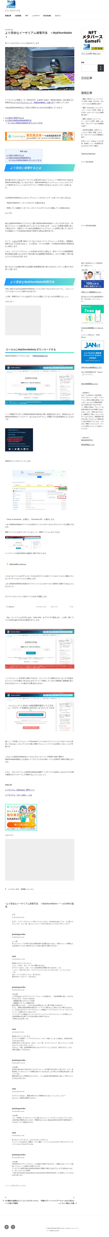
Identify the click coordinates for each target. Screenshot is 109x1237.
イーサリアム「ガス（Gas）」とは (18, 795)
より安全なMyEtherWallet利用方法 (18, 120)
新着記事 (8, 15)
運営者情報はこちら (88, 444)
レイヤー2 (35, 15)
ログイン (58, 15)
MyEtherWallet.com (40, 356)
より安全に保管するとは (14, 118)
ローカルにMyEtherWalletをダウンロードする (25, 123)
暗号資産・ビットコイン (27, 889)
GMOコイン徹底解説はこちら (91, 292)
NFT (26, 15)
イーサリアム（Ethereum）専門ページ (20, 790)
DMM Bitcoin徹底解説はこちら (91, 367)
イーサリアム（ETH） (14, 889)
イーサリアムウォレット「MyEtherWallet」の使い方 (34, 102)
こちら (14, 241)
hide (25, 151)
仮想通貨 (18, 15)
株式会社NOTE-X (87, 440)
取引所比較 (47, 15)
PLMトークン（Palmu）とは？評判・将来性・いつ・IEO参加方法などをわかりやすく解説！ (92, 143)
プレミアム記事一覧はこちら (91, 53)
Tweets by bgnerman (88, 153)
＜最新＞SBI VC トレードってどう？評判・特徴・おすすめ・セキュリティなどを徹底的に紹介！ (92, 101)
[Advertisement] (23, 323)
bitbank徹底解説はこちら (89, 384)
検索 (82, 62)
